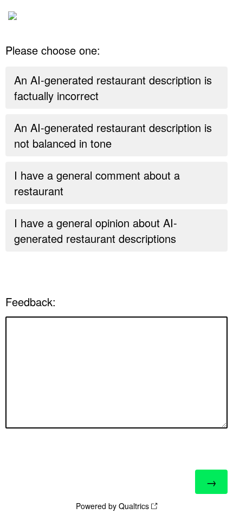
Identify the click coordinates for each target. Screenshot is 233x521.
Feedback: (30, 301)
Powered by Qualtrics (112, 505)
